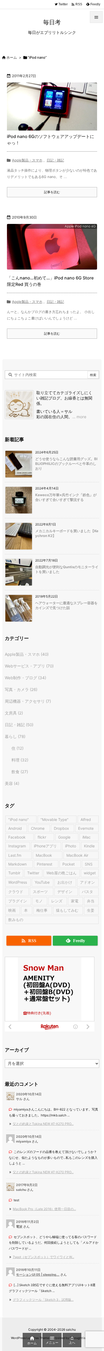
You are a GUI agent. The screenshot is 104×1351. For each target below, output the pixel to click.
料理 (19, 760)
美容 (12, 783)
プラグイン (17, 901)
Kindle (89, 846)
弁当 (90, 901)
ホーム (11, 57)
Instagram (17, 846)
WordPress (17, 882)
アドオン (87, 882)
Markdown (17, 864)
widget (90, 873)
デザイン (64, 891)
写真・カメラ (21, 689)
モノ (39, 901)
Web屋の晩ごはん (61, 873)
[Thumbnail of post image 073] (52, 106)
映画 (12, 910)
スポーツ (40, 891)
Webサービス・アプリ (29, 666)
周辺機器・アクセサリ (28, 701)
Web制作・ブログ (25, 677)
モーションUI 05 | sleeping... (37, 1275)
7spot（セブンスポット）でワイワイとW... (43, 1257)
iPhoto (70, 846)
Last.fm (14, 855)
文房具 (14, 713)
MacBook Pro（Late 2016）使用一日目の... (44, 1209)
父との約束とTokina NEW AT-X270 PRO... (43, 1124)
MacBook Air (77, 855)
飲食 (19, 771)
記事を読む (52, 192)
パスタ (87, 891)
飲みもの (15, 919)
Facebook (17, 837)
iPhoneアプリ (45, 846)
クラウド (15, 891)
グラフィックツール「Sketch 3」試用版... (43, 1300)
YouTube (42, 882)
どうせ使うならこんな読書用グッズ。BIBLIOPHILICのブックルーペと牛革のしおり (66, 464)
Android (15, 828)
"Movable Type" (55, 819)
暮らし (15, 736)
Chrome (38, 828)
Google (64, 837)
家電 (74, 901)
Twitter (33, 873)
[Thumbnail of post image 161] (52, 248)
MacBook (44, 855)
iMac (86, 837)
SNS (89, 864)
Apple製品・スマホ (27, 160)
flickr (42, 837)
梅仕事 (41, 910)
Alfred (86, 819)
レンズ (56, 901)
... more (79, 416)
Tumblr (14, 873)
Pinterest (44, 864)
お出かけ (64, 882)
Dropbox (61, 828)
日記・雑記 (55, 160)
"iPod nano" (18, 819)
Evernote (86, 828)
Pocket (68, 864)
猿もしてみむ (67, 910)
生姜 (90, 910)
